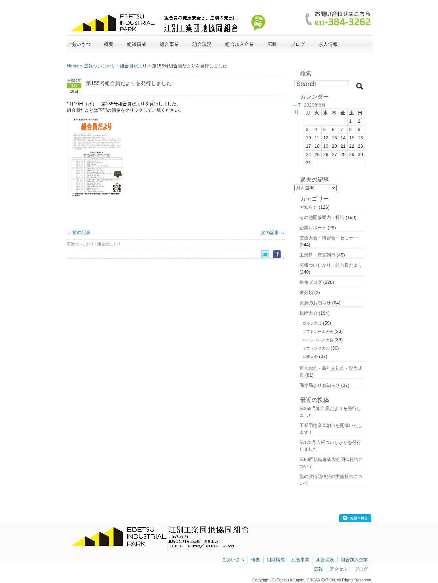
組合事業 (300, 559)
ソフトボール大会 (317, 331)
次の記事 (273, 232)
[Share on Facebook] (279, 254)
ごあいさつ (79, 44)
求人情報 (328, 44)
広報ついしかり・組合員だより (115, 65)
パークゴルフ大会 (317, 340)
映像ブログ (310, 282)
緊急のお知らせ (315, 302)
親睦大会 (308, 313)
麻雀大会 (310, 356)
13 (334, 137)
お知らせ (308, 207)
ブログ (298, 44)
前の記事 (78, 232)
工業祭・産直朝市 (317, 254)
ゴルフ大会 (312, 323)
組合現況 (325, 559)
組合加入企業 (354, 559)
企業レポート (312, 227)
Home (73, 65)
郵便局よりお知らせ (319, 385)
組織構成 (276, 559)
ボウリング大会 (315, 348)
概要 (255, 559)
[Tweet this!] (267, 254)
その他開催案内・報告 (321, 217)
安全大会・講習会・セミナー (328, 237)
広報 (318, 568)
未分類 (306, 292)
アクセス (339, 568)
